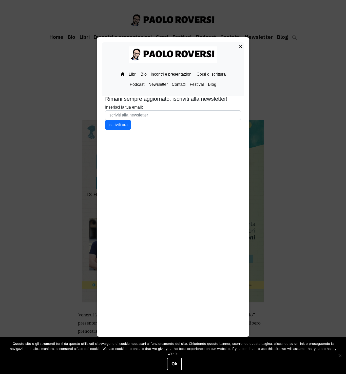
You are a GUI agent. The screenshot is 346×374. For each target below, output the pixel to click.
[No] (339, 355)
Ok (174, 363)
